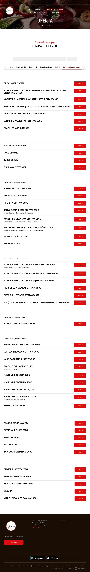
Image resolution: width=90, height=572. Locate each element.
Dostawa (58, 9)
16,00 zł (80, 153)
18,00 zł (80, 83)
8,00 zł (81, 423)
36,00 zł (80, 189)
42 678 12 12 (40, 523)
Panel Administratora (80, 566)
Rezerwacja (35, 13)
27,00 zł (80, 128)
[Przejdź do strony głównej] (11, 11)
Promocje (39, 9)
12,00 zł (80, 146)
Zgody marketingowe (52, 566)
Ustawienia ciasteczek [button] (38, 566)
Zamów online (13, 542)
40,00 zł (80, 91)
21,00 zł (80, 375)
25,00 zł (80, 359)
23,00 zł (80, 406)
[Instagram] (10, 2)
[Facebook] (6, 2)
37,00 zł (80, 114)
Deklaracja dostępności (66, 566)
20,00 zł (80, 167)
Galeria (46, 13)
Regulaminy (14, 566)
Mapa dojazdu (36, 527)
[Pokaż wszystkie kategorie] (83, 67)
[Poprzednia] (5, 67)
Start (30, 9)
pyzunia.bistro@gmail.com (43, 525)
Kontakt (56, 13)
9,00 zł (81, 469)
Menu (49, 9)
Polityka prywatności (25, 566)
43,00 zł (80, 228)
